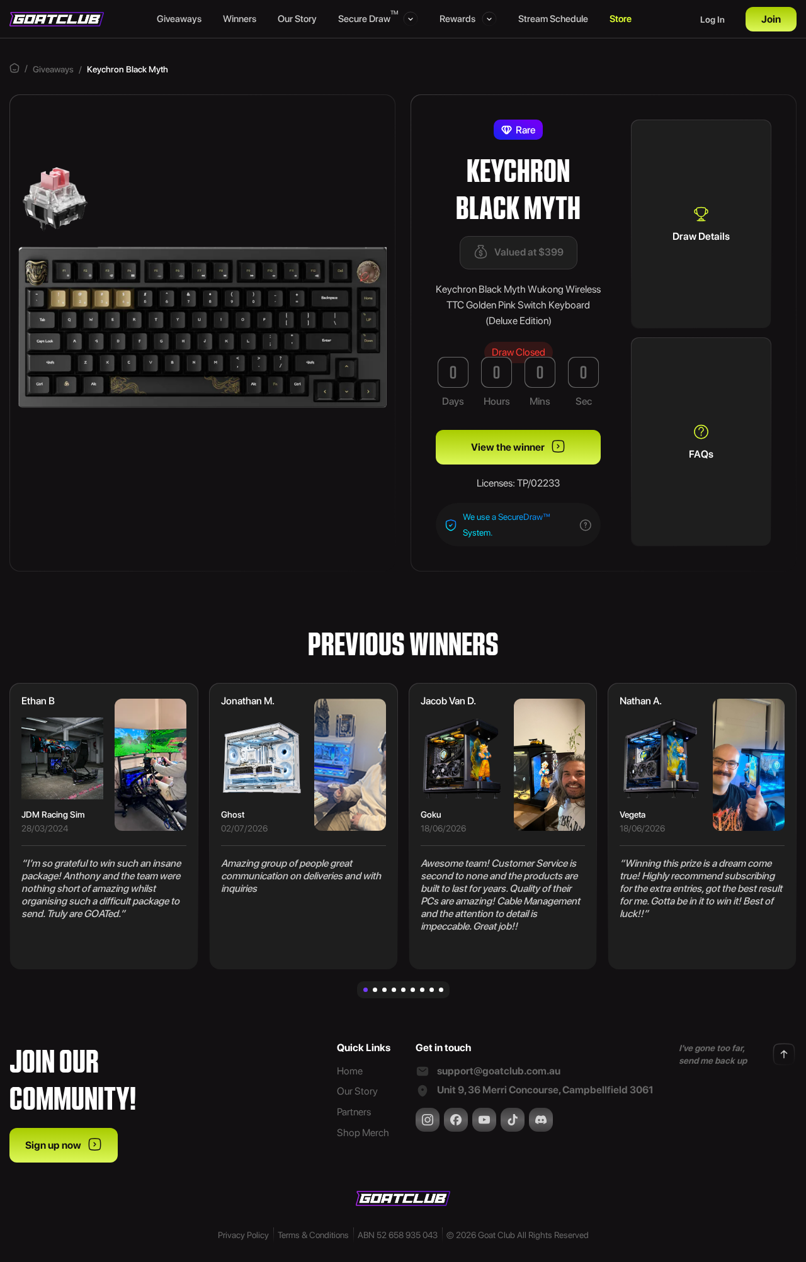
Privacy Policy (243, 1235)
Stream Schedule (553, 19)
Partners (354, 1112)
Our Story (297, 19)
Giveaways (179, 19)
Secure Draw (367, 18)
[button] (365, 990)
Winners (239, 19)
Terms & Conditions (313, 1235)
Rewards (457, 19)
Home (350, 1071)
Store (621, 19)
